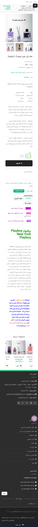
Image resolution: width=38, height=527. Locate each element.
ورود (33, 463)
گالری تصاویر (30, 439)
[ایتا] (26, 403)
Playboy (26, 77)
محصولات (31, 435)
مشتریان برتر (30, 451)
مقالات (32, 443)
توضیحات (28, 198)
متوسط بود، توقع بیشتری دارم (27, 489)
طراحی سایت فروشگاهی (27, 517)
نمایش (17, 366)
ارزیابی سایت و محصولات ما (30, 478)
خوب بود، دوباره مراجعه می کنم (27, 485)
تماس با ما (31, 459)
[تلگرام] (30, 403)
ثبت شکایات (31, 503)
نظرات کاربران (18, 198)
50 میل (22, 156)
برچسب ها (28, 203)
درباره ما (32, 447)
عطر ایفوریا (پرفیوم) (19, 357)
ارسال (4, 493)
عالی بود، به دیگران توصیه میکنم (27, 482)
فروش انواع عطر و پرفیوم (18, 72)
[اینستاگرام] (34, 403)
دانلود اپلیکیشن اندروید (27, 427)
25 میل (28, 156)
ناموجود (18, 163)
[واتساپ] (22, 403)
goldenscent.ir (23, 398)
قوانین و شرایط (30, 455)
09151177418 (19, 191)
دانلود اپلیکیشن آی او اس (26, 431)
